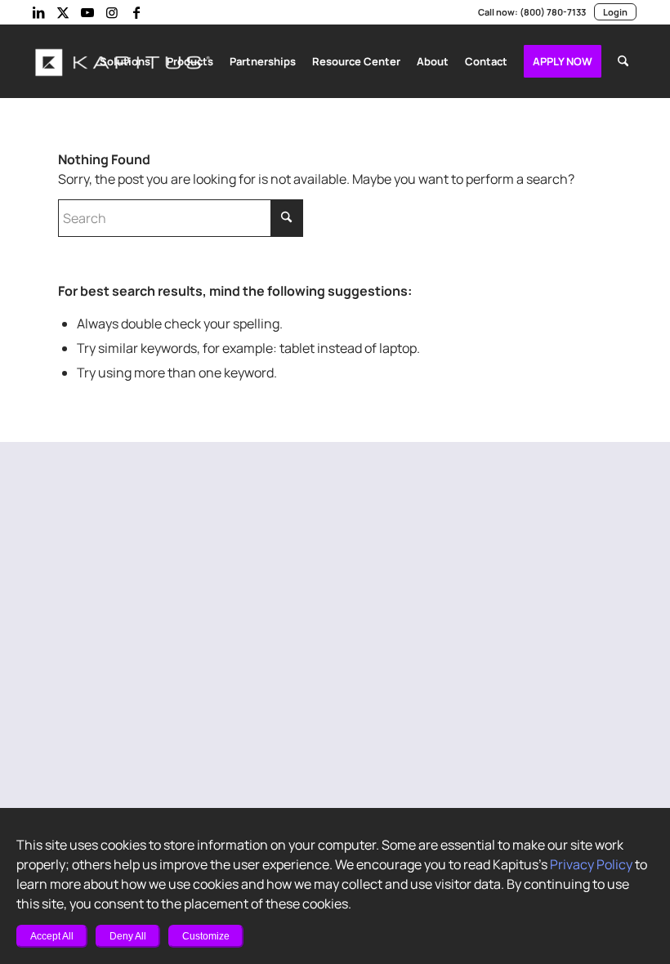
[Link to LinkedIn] (38, 12)
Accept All (52, 936)
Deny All (127, 936)
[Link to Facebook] (136, 12)
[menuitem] (125, 61)
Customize (206, 936)
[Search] (623, 61)
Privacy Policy (591, 864)
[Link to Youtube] (87, 12)
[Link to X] (63, 12)
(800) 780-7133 (553, 12)
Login (615, 12)
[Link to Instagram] (112, 12)
